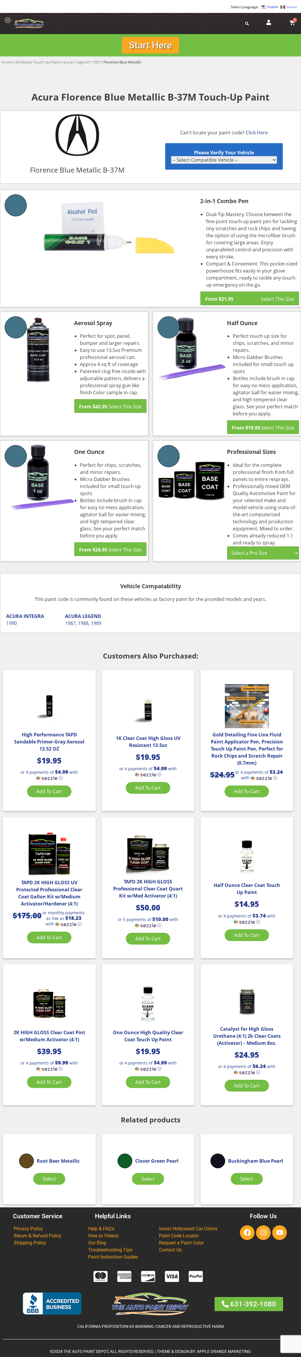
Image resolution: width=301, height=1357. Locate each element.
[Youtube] (279, 1232)
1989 (96, 623)
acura (68, 62)
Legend (82, 62)
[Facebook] (247, 1232)
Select (49, 1179)
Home (6, 62)
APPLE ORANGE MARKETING (224, 1351)
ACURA (14, 616)
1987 (96, 62)
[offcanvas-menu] (8, 20)
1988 (83, 623)
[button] (49, 775)
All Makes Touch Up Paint (38, 62)
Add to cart (49, 791)
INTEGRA (34, 616)
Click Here (257, 132)
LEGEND (91, 616)
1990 (11, 623)
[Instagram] (263, 1232)
